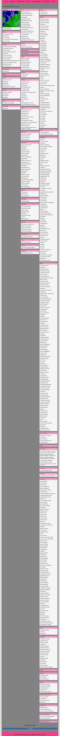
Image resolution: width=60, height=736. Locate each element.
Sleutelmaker (24, 85)
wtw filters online (43, 251)
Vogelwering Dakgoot (44, 646)
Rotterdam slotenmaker (45, 283)
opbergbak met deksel (44, 185)
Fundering (42, 333)
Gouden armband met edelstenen (47, 202)
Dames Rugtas (43, 200)
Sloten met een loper (44, 616)
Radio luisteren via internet (45, 490)
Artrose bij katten (43, 481)
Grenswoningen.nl (44, 410)
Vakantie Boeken (6, 50)
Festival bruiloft (25, 74)
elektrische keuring (44, 393)
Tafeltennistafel (43, 221)
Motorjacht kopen (43, 511)
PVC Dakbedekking (26, 186)
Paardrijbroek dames (44, 630)
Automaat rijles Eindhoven (27, 13)
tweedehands (6, 71)
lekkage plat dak (25, 171)
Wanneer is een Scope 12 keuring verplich (47, 91)
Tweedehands (6, 69)
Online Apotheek (43, 502)
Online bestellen (43, 530)
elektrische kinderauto (44, 144)
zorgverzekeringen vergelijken (46, 667)
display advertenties (44, 696)
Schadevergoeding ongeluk (46, 495)
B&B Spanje (5, 53)
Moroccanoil (42, 155)
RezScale (42, 76)
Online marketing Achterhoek (46, 111)
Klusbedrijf (24, 199)
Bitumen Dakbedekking (45, 344)
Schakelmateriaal (43, 162)
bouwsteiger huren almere (27, 120)
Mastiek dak (24, 213)
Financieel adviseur (44, 586)
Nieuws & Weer (25, 50)
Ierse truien (42, 631)
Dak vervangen (43, 561)
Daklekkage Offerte (44, 658)
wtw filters (42, 242)
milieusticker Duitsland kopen (28, 40)
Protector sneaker (44, 211)
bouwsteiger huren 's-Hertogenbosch (29, 122)
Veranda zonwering (44, 265)
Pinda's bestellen (43, 241)
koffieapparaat (43, 204)
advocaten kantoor (44, 563)
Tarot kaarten (43, 507)
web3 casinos (43, 113)
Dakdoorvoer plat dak (26, 169)
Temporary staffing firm (26, 227)
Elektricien (42, 316)
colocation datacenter (7, 92)
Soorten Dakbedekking (45, 351)
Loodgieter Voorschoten (45, 402)
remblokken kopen (25, 90)
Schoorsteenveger (44, 321)
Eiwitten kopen (43, 150)
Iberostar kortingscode (26, 62)
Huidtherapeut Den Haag (45, 497)
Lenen (41, 130)
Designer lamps (43, 295)
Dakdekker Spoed (44, 398)
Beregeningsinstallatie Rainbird (46, 192)
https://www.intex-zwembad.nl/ (46, 146)
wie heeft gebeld (43, 491)
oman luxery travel (7, 65)
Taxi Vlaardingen (25, 34)
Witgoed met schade (44, 160)
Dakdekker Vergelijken (45, 589)
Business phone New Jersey (28, 224)
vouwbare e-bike (43, 483)
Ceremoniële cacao (44, 141)
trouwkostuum (43, 633)
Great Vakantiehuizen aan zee (9, 51)
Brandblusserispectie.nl (45, 104)
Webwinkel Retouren (44, 19)
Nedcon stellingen (44, 57)
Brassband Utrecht (25, 125)
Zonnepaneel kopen (44, 367)
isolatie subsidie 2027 (44, 276)
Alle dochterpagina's (37, 1)
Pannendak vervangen (45, 388)
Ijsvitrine (42, 52)
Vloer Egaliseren (43, 560)
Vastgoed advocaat (44, 532)
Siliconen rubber (43, 330)
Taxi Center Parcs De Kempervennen (11, 39)
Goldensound (43, 230)
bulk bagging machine (26, 87)
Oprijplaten (42, 526)
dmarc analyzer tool (44, 27)
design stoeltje (43, 33)
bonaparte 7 (42, 167)
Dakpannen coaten (44, 596)
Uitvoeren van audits (44, 26)
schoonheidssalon (44, 542)
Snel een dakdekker (44, 582)
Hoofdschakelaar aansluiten (46, 290)
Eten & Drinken (43, 433)
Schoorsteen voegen (44, 377)
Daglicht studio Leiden (26, 124)
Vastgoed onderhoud (44, 337)
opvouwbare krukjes (44, 29)
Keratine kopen (43, 199)
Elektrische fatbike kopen (45, 213)
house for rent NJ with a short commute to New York (48, 464)
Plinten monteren (43, 421)
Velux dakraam (43, 347)
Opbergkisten (24, 17)
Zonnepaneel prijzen (44, 325)
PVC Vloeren (43, 360)
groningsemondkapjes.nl (45, 396)
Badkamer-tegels (43, 416)
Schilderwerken (43, 370)
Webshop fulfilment (44, 71)
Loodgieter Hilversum (44, 302)
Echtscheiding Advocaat (45, 649)
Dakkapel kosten (43, 549)
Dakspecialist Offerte (44, 593)
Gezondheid (5, 106)
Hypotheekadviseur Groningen (46, 134)
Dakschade (42, 426)
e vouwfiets (42, 190)
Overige (23, 79)
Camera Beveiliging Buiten (45, 298)
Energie (42, 682)
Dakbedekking (43, 342)
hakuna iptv (42, 609)
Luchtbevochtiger (43, 412)
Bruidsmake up (6, 85)
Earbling (42, 237)
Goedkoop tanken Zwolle (45, 621)
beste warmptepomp (44, 605)
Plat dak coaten (25, 185)
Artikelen (28, 1)
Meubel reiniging (43, 279)
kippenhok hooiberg (44, 234)
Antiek (41, 419)
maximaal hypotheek (44, 132)
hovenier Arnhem (43, 274)
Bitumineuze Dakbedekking (27, 179)
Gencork (42, 123)
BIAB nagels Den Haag (45, 523)
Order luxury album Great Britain (47, 711)
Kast (22, 101)
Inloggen (53, 1)
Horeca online (43, 83)
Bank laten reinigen (44, 281)
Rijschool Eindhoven (26, 12)
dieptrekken (42, 38)
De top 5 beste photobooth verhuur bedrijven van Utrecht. (29, 128)
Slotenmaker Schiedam (45, 400)
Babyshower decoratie (45, 165)
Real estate (42, 449)
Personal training (25, 195)
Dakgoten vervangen (44, 372)
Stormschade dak (25, 162)
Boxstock (42, 209)
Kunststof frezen (43, 125)
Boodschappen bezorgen (45, 574)
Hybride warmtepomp (44, 318)
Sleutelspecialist (25, 29)
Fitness (23, 190)
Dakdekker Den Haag (44, 270)
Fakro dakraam (43, 311)
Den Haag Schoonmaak (45, 430)
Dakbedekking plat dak (26, 164)
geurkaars (42, 225)
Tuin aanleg (42, 374)
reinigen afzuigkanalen (45, 93)
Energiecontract (43, 579)
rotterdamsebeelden (44, 428)
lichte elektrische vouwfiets (45, 188)
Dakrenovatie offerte (44, 602)
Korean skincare (43, 148)
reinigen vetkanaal (44, 73)
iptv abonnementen (44, 610)
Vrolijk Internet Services (41, 734)
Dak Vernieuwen (43, 353)
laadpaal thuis (24, 36)
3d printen (42, 97)
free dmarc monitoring (44, 22)
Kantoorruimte (43, 121)
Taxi (4, 32)
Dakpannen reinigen (26, 181)
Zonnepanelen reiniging (45, 386)
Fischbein (24, 45)
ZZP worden (42, 120)
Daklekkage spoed (25, 167)
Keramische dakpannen (27, 157)
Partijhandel (42, 109)
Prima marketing (43, 54)
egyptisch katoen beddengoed (46, 214)
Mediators (24, 94)
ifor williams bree (25, 99)
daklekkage (42, 288)
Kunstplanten (43, 220)
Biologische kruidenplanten (46, 171)
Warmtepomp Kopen (44, 328)
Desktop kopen (43, 178)
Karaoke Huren (25, 115)
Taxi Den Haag (6, 37)
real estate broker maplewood (46, 460)
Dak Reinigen (43, 591)
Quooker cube (43, 424)
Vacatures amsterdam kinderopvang (47, 493)
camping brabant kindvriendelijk (9, 46)
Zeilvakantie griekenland (27, 69)
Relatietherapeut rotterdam (45, 624)
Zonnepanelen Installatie (45, 588)
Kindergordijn (43, 157)
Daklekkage (24, 165)
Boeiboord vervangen (26, 215)
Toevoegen (12, 1)
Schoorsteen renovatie (45, 300)
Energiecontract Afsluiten (45, 686)
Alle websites (46, 1)
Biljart (41, 164)
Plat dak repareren (44, 340)
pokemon (42, 139)
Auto (23, 10)
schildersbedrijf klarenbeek (45, 384)
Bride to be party (43, 540)
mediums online (43, 514)
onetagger (42, 69)
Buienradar (5, 10)
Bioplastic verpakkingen (45, 59)
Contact (33, 725)
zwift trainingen (43, 484)
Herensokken (43, 216)
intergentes (5, 97)
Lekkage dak (24, 146)
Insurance (42, 468)
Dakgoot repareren (44, 382)
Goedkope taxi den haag (27, 20)
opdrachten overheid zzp (45, 64)
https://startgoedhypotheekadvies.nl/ (29, 104)
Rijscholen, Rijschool (44, 600)
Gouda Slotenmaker (44, 284)
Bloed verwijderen (44, 407)
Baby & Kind (43, 705)
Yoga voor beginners (44, 679)
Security (23, 245)
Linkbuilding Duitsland (45, 102)
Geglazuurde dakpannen (45, 356)
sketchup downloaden (44, 75)
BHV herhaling (43, 677)
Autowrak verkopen (26, 38)
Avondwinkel (24, 95)
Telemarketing (43, 62)
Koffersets (42, 218)
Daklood (23, 217)
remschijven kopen (25, 88)
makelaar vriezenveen (44, 272)
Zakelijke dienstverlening (45, 694)
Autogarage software (26, 26)
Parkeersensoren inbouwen (27, 27)
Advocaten (24, 132)
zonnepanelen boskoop (45, 684)
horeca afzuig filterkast (45, 95)
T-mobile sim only (44, 13)
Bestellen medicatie (44, 528)
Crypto (41, 670)
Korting (4, 74)
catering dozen (43, 179)
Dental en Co (43, 498)
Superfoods (42, 143)
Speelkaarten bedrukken (45, 169)
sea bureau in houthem (45, 700)
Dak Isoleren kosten (44, 326)
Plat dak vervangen (44, 654)
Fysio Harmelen (43, 535)
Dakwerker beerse (44, 405)
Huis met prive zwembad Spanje (10, 62)
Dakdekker (24, 142)
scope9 (41, 78)
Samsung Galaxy (43, 12)
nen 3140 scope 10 (44, 82)
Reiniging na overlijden (45, 307)
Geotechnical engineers (27, 229)
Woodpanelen (43, 291)
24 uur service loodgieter (45, 286)
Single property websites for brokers (47, 452)
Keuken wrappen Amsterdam (46, 423)
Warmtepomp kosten (44, 358)
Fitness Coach (25, 192)
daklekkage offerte (44, 553)
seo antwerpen (43, 698)
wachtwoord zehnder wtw (45, 249)
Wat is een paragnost (44, 488)
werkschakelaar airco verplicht (46, 277)
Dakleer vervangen (44, 642)
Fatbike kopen (43, 227)
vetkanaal (42, 87)
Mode (41, 628)
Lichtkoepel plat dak (44, 339)
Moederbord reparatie (44, 509)
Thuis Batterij (43, 567)
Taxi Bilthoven (6, 35)
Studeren (42, 673)
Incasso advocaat (25, 139)
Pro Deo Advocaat (25, 137)
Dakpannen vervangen (26, 160)
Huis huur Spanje (6, 58)
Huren (23, 108)
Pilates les (42, 521)
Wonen (41, 263)
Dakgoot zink (43, 363)
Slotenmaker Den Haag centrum (47, 293)
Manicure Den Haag (7, 79)
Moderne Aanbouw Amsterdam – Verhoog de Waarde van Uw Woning (47, 455)
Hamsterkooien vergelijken (8, 103)
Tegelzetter (42, 323)
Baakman (42, 409)
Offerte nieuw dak (44, 665)
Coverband (24, 76)
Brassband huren (25, 111)
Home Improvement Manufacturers (47, 716)
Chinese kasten (43, 305)
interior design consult (26, 242)
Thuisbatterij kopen (44, 379)
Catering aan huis (44, 442)
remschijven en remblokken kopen (29, 92)
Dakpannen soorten (44, 568)
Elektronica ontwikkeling (45, 61)
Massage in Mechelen (44, 617)
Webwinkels (42, 137)
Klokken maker (25, 83)
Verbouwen (24, 204)
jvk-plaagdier (5, 95)
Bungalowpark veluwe (7, 64)
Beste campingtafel (26, 58)
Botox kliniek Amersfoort (45, 505)
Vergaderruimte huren (44, 66)
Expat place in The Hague (45, 435)
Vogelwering (42, 644)
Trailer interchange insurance (46, 470)
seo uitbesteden (43, 114)
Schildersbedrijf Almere (45, 228)
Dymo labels (42, 118)
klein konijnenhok (43, 235)
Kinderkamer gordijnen (45, 239)
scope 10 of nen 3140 (44, 80)
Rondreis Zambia (25, 60)
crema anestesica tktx (44, 486)
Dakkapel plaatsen (44, 346)
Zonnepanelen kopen (44, 332)
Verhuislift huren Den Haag (27, 117)
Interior (23, 240)
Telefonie (42, 10)
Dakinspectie (43, 335)
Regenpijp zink (43, 354)
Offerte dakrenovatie (44, 653)
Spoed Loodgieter (44, 365)
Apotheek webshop (44, 504)
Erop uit (23, 72)
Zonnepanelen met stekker (45, 691)
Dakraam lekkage (25, 153)
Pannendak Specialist (44, 598)
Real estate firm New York (27, 236)
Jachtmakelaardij (43, 223)
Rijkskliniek (5, 108)
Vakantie (5, 44)
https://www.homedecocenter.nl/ (46, 623)
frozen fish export (43, 439)
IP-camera (42, 151)
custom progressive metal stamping (47, 475)
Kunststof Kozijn (43, 319)
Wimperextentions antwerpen (9, 86)
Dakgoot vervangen (26, 151)
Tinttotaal (42, 100)
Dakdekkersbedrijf (25, 201)
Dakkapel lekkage (25, 211)
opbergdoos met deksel (45, 183)
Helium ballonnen (44, 207)
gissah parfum (43, 258)
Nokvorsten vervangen (45, 651)
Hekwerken (42, 551)
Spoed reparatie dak (44, 647)
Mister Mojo (42, 612)
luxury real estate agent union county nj (48, 451)
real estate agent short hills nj (46, 462)
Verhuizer (42, 656)
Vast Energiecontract (44, 688)
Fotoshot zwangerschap (45, 709)
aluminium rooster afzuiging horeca (47, 85)
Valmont (42, 158)
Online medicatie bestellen (45, 500)
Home (6, 1)
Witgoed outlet (43, 193)
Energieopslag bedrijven (45, 107)
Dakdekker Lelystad (44, 269)
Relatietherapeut (43, 581)
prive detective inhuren (45, 607)
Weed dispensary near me (27, 253)
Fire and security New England (28, 247)
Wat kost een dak (25, 150)
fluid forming (42, 36)
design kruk (42, 31)
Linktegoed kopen (20, 1)
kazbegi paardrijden (7, 28)
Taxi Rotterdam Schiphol (8, 34)
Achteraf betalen (43, 197)
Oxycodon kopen (43, 518)
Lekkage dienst (43, 556)
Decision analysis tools (26, 226)
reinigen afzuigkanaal (44, 89)
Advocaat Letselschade (26, 134)
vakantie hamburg (25, 67)
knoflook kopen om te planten (46, 255)
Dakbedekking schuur (44, 575)
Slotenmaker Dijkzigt (44, 403)
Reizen (23, 56)
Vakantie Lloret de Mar (7, 57)
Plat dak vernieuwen (44, 312)
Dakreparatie (24, 158)
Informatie (42, 479)
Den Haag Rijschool (26, 24)
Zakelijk (42, 17)
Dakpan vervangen (26, 174)
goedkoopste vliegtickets (8, 48)
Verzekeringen (25, 53)
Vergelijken (42, 637)
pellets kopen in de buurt (45, 256)
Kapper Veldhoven (44, 544)
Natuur (41, 445)
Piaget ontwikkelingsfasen (27, 47)
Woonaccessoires (44, 232)
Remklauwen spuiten (26, 19)
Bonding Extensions (44, 153)
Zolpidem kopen (43, 519)
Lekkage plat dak (43, 375)
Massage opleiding (44, 675)
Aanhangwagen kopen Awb (27, 102)
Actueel (23, 43)
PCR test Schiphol (25, 64)
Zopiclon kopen (43, 516)
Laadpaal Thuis (43, 689)
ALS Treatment (43, 619)
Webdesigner (6, 94)
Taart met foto (43, 437)
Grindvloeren (43, 417)
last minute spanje (25, 65)
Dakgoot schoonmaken (26, 144)
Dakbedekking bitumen (45, 381)
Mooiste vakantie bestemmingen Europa (11, 60)
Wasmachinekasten (44, 304)
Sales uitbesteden (44, 55)
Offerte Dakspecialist (44, 572)
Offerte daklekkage (44, 558)
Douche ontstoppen (44, 297)
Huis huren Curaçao (7, 55)
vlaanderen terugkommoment (28, 31)
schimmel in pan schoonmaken (46, 537)
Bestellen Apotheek (44, 546)
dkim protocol (43, 24)
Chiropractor (24, 97)
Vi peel (41, 533)
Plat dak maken (25, 218)
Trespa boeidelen (43, 309)
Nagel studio (5, 81)
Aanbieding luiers (44, 707)
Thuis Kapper (43, 663)
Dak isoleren (42, 391)
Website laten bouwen (44, 68)
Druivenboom (43, 253)
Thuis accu (42, 361)
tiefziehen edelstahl (44, 34)
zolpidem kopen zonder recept (46, 525)
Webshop (24, 251)
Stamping (42, 473)
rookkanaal (42, 603)
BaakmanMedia (31, 734)
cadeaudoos (42, 181)
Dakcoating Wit (25, 178)
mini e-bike (42, 186)
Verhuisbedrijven (43, 547)
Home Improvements (44, 714)
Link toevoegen (27, 725)
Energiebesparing (44, 206)
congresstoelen (43, 41)
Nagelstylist (5, 83)
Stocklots (42, 127)
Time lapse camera (26, 81)
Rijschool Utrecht (25, 22)
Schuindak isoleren (44, 570)
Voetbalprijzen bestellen (45, 172)
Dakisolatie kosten (44, 640)
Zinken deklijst (25, 210)
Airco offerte (42, 116)
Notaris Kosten (43, 554)
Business (24, 222)
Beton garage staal (44, 414)
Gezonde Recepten (44, 195)
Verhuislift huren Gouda (26, 110)
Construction (24, 234)
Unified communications (27, 231)
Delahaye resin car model (27, 33)
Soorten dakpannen (44, 349)
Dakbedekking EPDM (44, 174)
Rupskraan (42, 40)
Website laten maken (44, 20)
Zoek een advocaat (26, 135)
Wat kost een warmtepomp (45, 565)
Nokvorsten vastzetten (26, 206)
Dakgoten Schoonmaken (45, 595)
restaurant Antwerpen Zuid (45, 440)
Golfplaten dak (25, 155)
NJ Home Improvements (45, 718)
